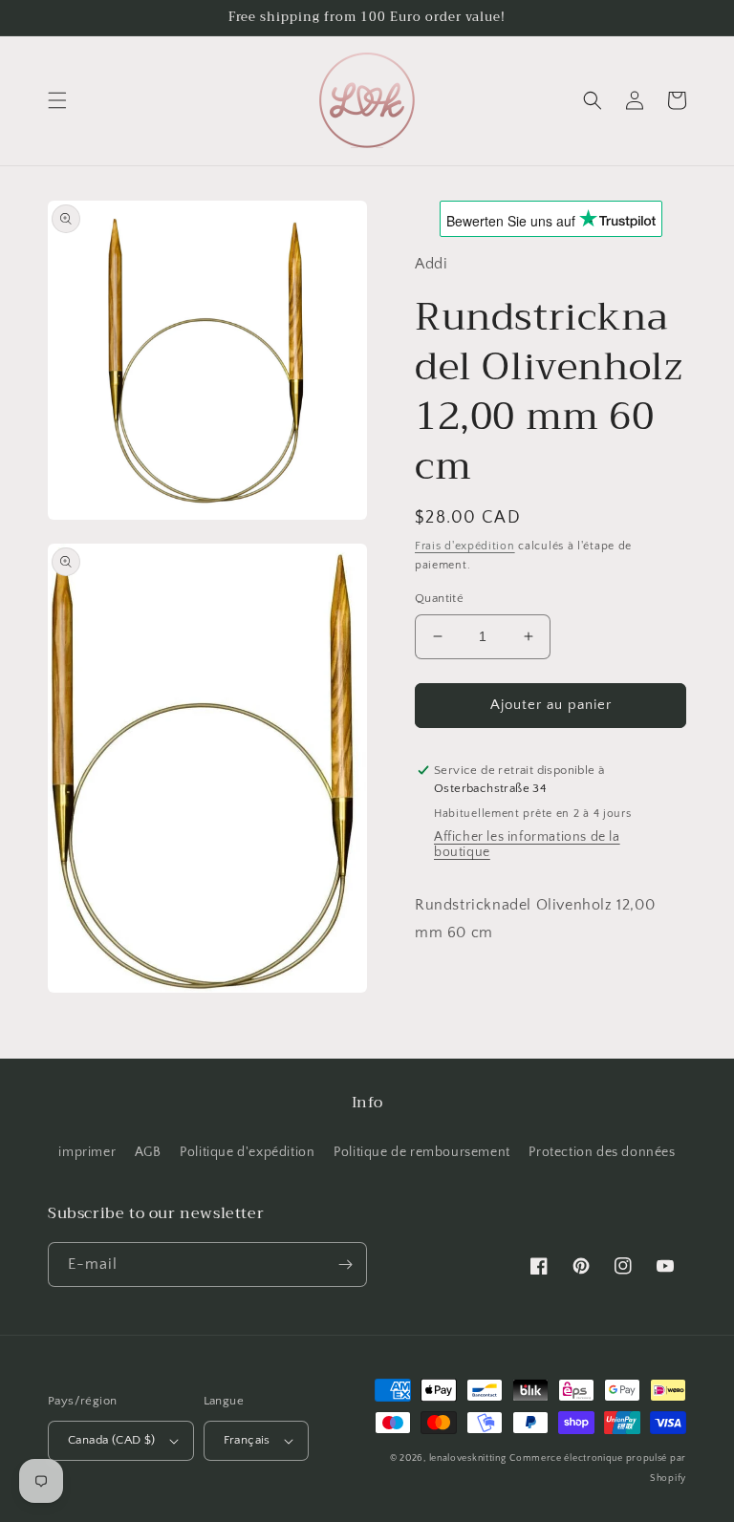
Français (247, 1440)
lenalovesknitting (468, 1458)
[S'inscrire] (345, 1264)
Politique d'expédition (247, 1152)
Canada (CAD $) (112, 1440)
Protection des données (602, 1152)
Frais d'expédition (465, 546)
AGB (148, 1152)
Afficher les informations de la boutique (527, 844)
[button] (57, 100)
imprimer (87, 1152)
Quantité (439, 598)
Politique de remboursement (422, 1152)
